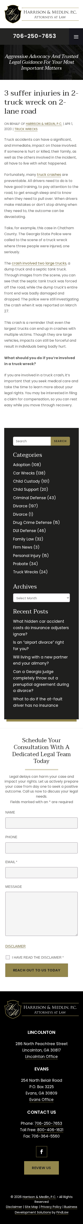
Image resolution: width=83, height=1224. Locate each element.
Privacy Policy (51, 1207)
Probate (20, 563)
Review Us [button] (41, 1167)
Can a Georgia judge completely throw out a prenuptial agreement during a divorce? (41, 681)
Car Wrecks (24, 473)
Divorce (20, 506)
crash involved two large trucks (39, 263)
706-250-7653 (34, 36)
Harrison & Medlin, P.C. (44, 124)
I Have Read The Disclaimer (38, 957)
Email (11, 862)
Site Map (31, 1207)
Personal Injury (27, 555)
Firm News (22, 547)
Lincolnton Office (41, 1056)
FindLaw (62, 1212)
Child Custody (26, 481)
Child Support (26, 489)
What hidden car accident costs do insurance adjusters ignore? (41, 628)
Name (10, 812)
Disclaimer (15, 946)
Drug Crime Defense (32, 522)
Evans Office (41, 1099)
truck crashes (49, 174)
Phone (11, 837)
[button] (76, 36)
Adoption (21, 464)
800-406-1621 (50, 1129)
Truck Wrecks (26, 129)
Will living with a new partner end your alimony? (40, 660)
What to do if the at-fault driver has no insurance (37, 702)
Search (60, 441)
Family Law (23, 539)
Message (13, 886)
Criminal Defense (29, 497)
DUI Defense (24, 530)
